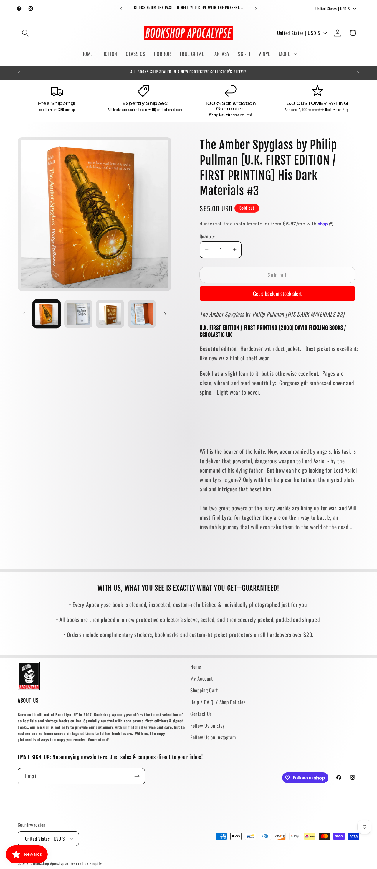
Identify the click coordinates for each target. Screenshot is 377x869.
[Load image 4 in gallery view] (142, 314)
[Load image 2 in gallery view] (78, 314)
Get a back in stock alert (277, 293)
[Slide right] (164, 313)
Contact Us (201, 713)
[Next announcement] (255, 8)
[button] (25, 33)
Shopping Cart (204, 690)
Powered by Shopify (86, 863)
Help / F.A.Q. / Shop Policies (218, 702)
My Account (201, 678)
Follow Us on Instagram (213, 737)
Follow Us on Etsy (207, 725)
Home (195, 666)
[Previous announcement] (121, 8)
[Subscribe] (137, 776)
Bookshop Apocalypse (50, 863)
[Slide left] (24, 313)
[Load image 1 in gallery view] (46, 314)
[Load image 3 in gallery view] (110, 314)
